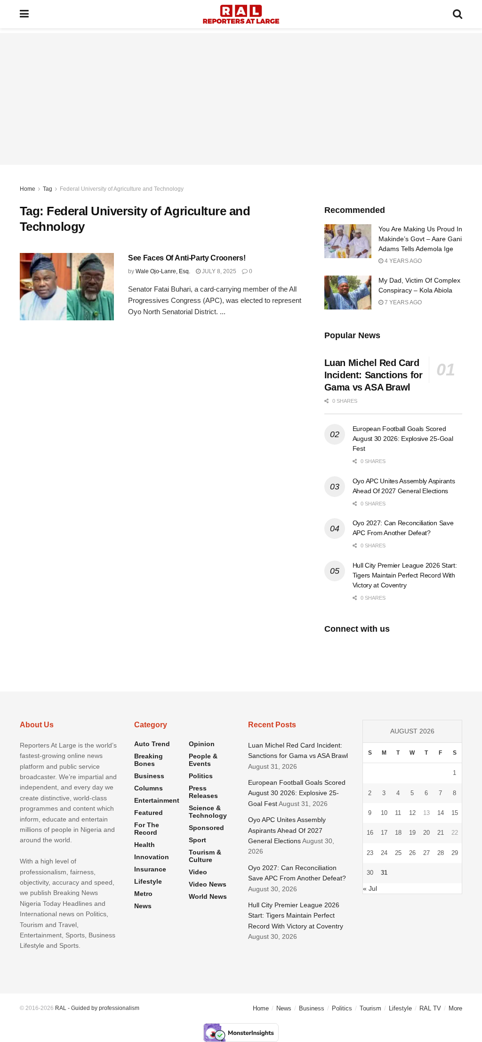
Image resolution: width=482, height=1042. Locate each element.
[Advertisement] (241, 99)
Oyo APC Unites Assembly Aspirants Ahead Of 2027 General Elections (287, 830)
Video (198, 872)
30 (370, 872)
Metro (143, 893)
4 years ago (402, 261)
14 (440, 812)
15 (454, 812)
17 (384, 832)
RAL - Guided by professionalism (97, 1008)
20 (426, 832)
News (143, 906)
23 (370, 852)
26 (412, 852)
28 (440, 852)
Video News (207, 884)
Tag (47, 189)
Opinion (202, 744)
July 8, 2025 (218, 271)
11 (398, 812)
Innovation (151, 857)
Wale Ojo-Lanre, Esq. (163, 271)
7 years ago (402, 302)
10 (384, 812)
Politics (201, 776)
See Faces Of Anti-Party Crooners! (186, 258)
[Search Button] (457, 14)
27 (426, 852)
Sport (197, 840)
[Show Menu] (24, 14)
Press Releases (203, 791)
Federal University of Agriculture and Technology (122, 189)
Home (27, 189)
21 (440, 832)
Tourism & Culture (205, 855)
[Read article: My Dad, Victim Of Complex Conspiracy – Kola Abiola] (347, 292)
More (455, 1008)
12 (412, 812)
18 (398, 832)
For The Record (146, 828)
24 (384, 852)
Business (149, 776)
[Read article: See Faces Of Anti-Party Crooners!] (67, 286)
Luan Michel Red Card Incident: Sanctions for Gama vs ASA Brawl (373, 375)
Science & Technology (208, 811)
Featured (148, 812)
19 (412, 832)
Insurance (150, 869)
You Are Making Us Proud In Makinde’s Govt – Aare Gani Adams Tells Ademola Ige (420, 238)
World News (208, 896)
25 (398, 852)
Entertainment (156, 800)
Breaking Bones (148, 759)
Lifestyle (148, 881)
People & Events (203, 759)
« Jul (370, 888)
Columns (148, 788)
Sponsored (206, 827)
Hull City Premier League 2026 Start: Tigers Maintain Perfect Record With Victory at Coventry (405, 575)
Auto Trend (152, 744)
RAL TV (430, 1008)
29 (454, 852)
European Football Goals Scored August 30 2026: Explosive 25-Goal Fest (403, 438)
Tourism (370, 1008)
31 (384, 872)
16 (370, 832)
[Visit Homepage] (241, 14)
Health (144, 844)
